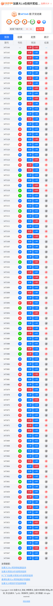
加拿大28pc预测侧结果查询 (13, 568)
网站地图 (26, 601)
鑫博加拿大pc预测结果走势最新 (15, 579)
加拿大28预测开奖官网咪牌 (13, 583)
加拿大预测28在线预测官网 (13, 572)
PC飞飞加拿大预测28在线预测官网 (17, 575)
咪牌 (41, 29)
